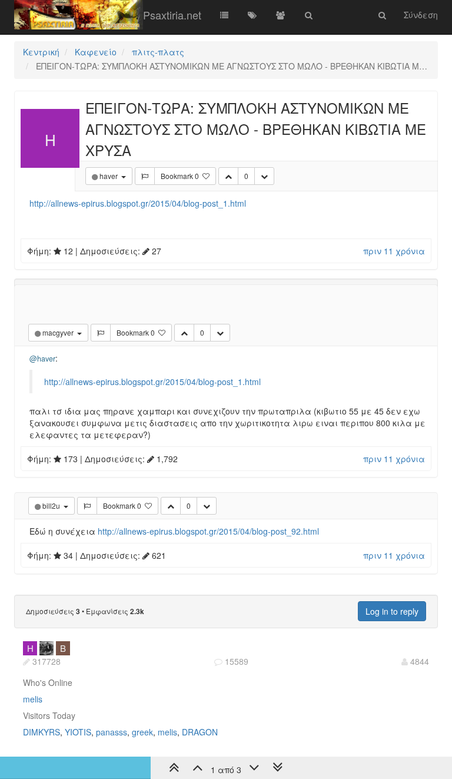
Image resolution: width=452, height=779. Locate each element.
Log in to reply (391, 611)
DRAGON (200, 732)
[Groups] (281, 14)
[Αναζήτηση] (309, 14)
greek (142, 732)
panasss (111, 732)
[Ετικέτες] (252, 14)
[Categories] (224, 14)
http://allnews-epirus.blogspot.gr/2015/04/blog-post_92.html (208, 531)
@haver (42, 358)
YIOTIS (78, 732)
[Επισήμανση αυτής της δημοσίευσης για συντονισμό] (145, 176)
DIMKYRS (41, 732)
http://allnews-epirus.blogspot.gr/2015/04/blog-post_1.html (137, 203)
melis (32, 699)
